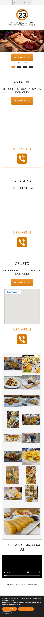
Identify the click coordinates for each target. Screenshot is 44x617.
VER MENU (22, 149)
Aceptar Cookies (10, 609)
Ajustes (7, 613)
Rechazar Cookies (26, 609)
